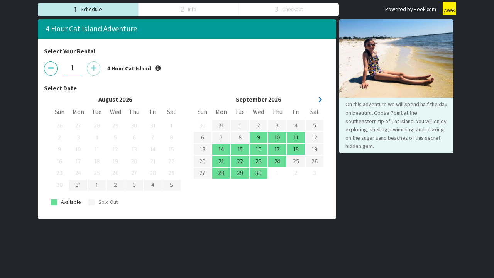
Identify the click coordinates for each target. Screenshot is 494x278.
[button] (88, 9)
